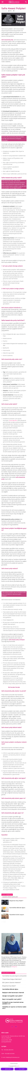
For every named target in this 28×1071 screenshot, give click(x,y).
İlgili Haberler (7, 894)
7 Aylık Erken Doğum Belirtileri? (12, 979)
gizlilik (18, 1066)
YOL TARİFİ (21, 1069)
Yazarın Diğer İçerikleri (10, 897)
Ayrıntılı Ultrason (14, 1063)
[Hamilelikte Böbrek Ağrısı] (5, 909)
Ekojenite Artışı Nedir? (16, 900)
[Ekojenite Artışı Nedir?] (5, 902)
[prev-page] (2, 922)
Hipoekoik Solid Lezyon (16, 914)
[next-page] (5, 922)
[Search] (26, 2)
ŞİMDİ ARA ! (8, 1069)
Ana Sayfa (3, 5)
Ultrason (9, 5)
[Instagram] (16, 1026)
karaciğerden (13, 420)
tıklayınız (14, 966)
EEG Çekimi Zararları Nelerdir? (11, 982)
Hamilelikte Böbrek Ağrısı (17, 907)
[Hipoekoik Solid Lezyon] (5, 916)
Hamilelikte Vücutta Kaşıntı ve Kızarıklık (14, 976)
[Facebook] (12, 1026)
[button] (2, 2)
